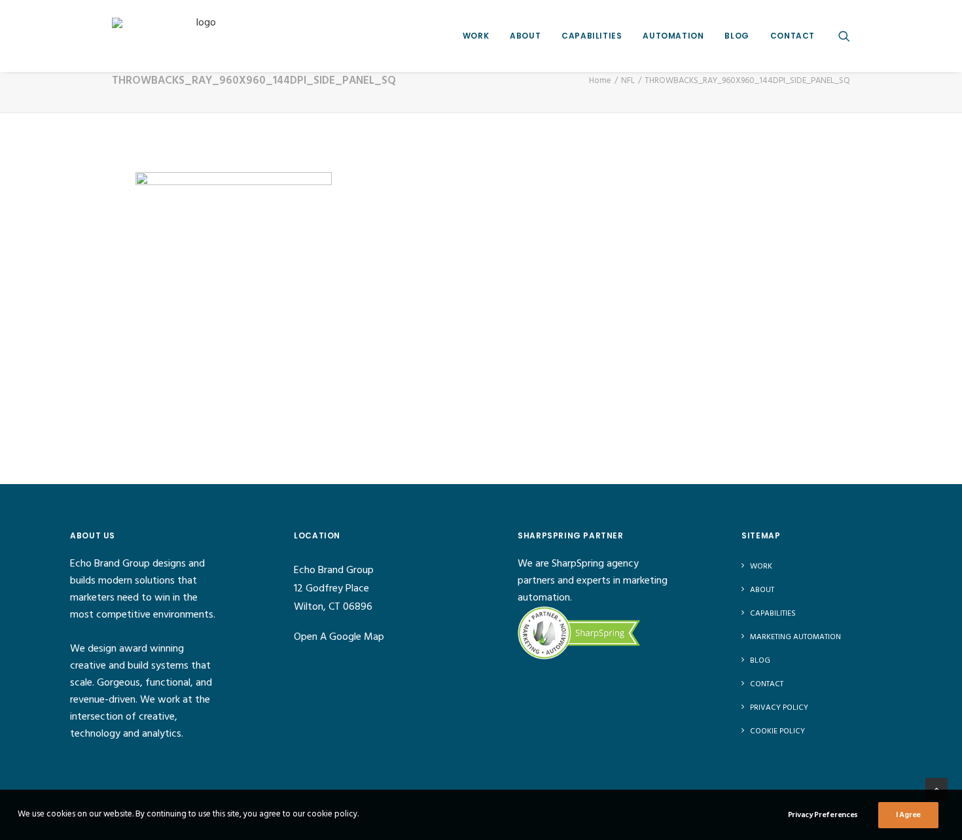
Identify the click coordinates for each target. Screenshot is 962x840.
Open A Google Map (339, 637)
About (525, 35)
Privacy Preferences (823, 815)
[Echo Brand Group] (201, 36)
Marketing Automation (795, 637)
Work (476, 35)
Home (600, 81)
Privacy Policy (779, 707)
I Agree (908, 815)
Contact (792, 35)
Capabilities (591, 35)
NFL (628, 81)
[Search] (844, 35)
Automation (673, 35)
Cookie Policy (777, 731)
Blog (736, 35)
